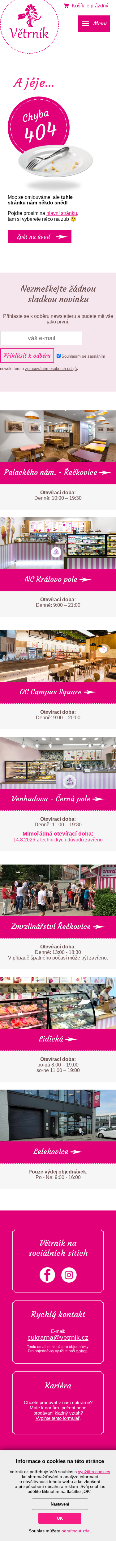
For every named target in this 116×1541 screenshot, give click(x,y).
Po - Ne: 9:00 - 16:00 (58, 1174)
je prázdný (90, 5)
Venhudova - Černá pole (51, 798)
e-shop (82, 1351)
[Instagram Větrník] (69, 1281)
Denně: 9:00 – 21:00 (58, 602)
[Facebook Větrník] (47, 1281)
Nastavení (60, 1504)
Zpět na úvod (33, 236)
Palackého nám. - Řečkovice (51, 472)
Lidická (52, 1039)
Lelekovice (52, 1151)
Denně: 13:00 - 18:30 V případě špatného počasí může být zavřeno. (58, 952)
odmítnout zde (76, 1530)
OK (60, 1518)
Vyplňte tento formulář (57, 1418)
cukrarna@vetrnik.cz (58, 1337)
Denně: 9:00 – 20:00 (58, 714)
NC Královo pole (51, 579)
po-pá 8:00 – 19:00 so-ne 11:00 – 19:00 (58, 1065)
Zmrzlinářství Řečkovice (52, 926)
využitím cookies (94, 1471)
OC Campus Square (52, 692)
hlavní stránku (61, 213)
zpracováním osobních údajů (51, 368)
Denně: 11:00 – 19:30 (58, 829)
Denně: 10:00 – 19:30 (58, 495)
